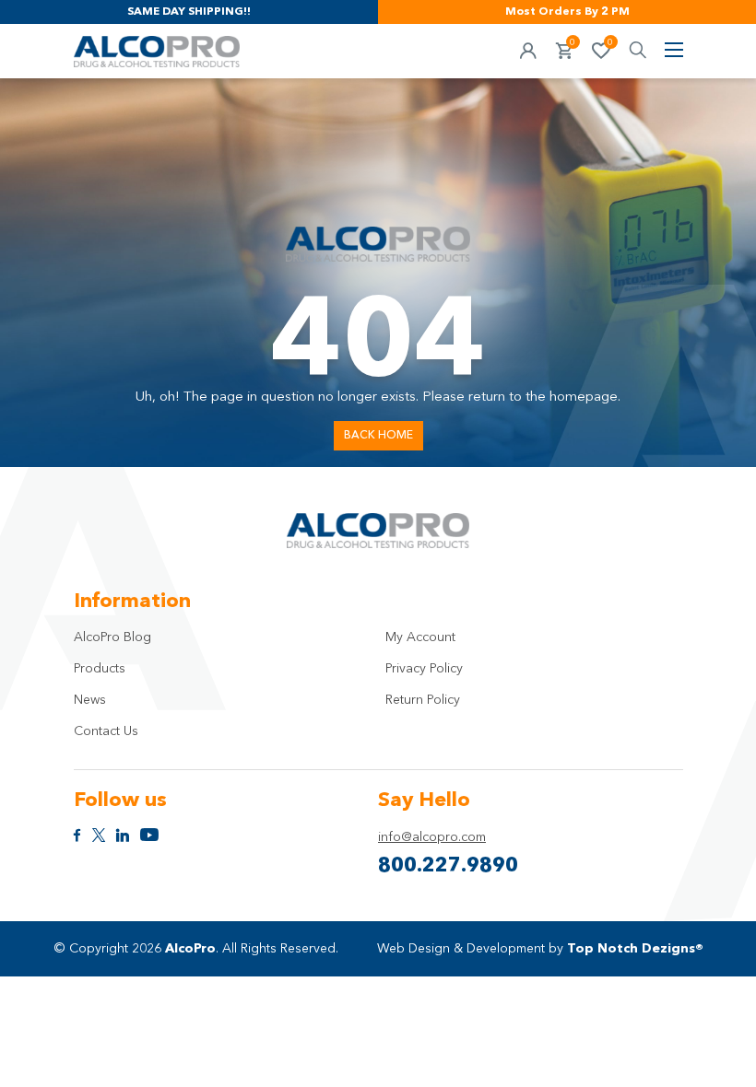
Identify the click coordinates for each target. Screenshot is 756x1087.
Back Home (378, 435)
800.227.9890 (448, 866)
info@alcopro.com (432, 837)
